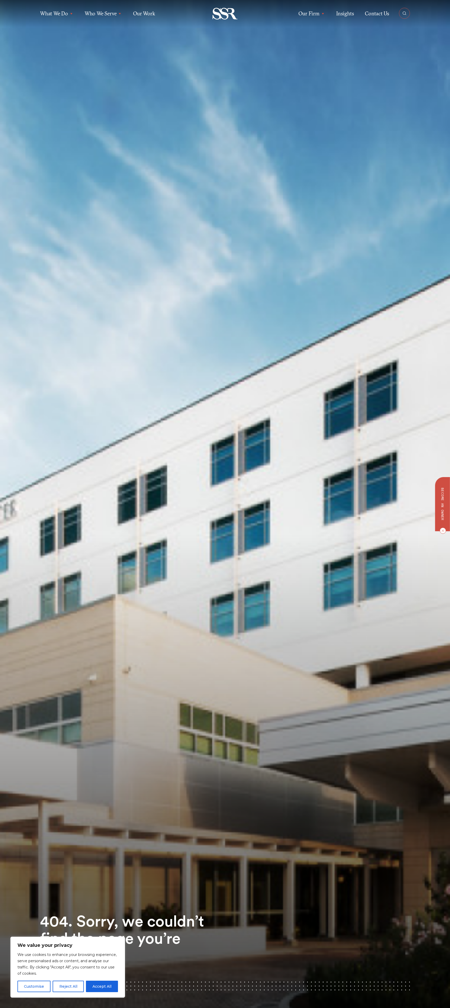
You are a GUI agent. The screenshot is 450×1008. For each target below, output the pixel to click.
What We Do (54, 13)
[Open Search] (404, 13)
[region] (67, 967)
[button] (225, 14)
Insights (345, 13)
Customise (34, 986)
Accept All (101, 986)
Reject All (68, 986)
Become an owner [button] (442, 504)
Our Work (144, 13)
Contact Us (377, 13)
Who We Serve (101, 13)
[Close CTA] (442, 530)
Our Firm (308, 13)
